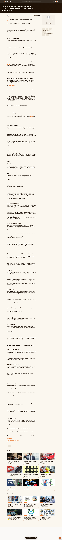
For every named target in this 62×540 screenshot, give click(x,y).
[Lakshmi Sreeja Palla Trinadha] (8, 16)
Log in (53, 1)
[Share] (35, 537)
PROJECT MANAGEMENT (16, 440)
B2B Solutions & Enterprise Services (47, 33)
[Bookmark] (33, 537)
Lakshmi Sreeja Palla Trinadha (14, 15)
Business (5, 3)
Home (2, 3)
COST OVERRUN (9, 440)
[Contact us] (60, 538)
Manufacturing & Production (46, 30)
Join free (56, 1)
